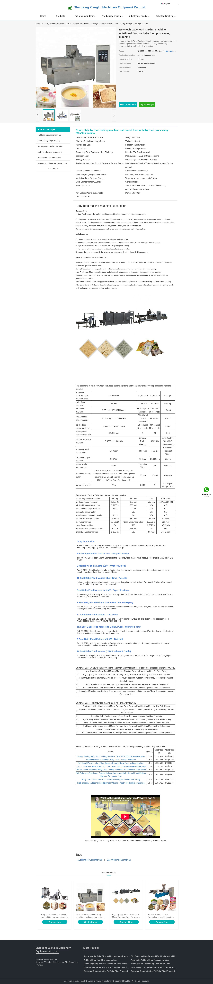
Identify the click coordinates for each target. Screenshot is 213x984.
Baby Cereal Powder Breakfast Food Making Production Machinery (111, 780)
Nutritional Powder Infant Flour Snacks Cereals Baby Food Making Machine (111, 763)
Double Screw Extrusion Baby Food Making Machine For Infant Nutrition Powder (111, 770)
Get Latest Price (171, 51)
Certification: (124, 71)
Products (60, 16)
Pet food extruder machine (88, 16)
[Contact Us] (206, 492)
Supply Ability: (125, 63)
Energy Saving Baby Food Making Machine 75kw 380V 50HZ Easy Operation (111, 756)
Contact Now (54, 922)
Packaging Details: (127, 55)
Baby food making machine (169, 16)
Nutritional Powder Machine (90, 860)
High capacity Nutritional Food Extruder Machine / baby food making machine (111, 783)
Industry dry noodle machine (143, 16)
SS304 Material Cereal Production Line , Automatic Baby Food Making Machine (111, 766)
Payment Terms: (126, 59)
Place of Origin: (125, 67)
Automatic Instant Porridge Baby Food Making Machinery (111, 760)
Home (43, 16)
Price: (121, 51)
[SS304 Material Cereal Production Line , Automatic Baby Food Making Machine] (162, 897)
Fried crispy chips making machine (119, 16)
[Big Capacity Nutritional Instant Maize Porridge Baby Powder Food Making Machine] (126, 897)
